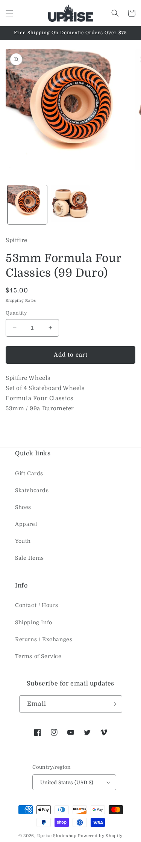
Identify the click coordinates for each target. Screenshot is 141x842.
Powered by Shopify (100, 835)
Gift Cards (29, 473)
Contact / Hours (36, 605)
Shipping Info (33, 622)
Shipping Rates (21, 300)
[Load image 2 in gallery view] (70, 204)
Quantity (16, 313)
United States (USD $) (66, 782)
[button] (9, 13)
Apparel (26, 524)
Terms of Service (38, 656)
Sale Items (29, 558)
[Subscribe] (113, 704)
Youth (23, 541)
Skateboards (32, 490)
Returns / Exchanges (43, 639)
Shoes (23, 507)
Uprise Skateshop (57, 835)
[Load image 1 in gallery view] (27, 204)
